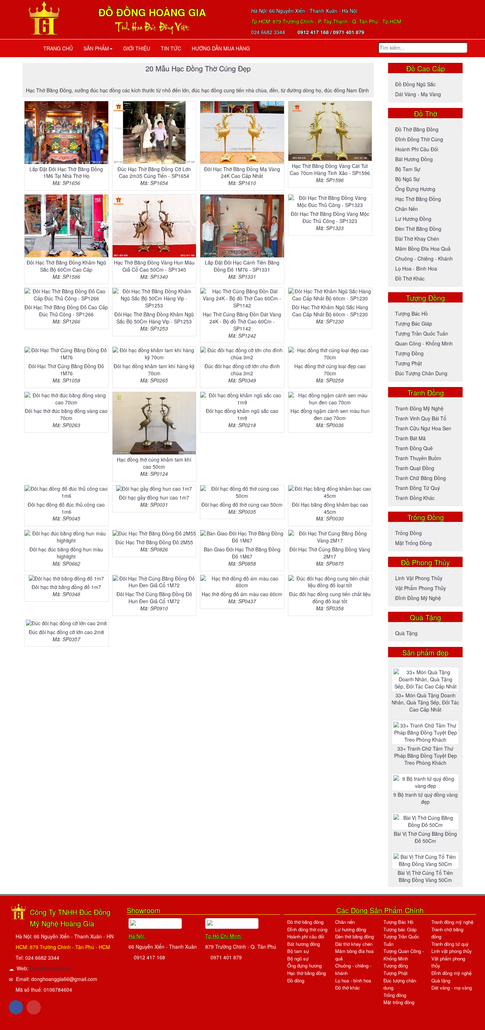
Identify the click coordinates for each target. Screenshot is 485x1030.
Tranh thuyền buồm (418, 458)
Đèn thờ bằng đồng (418, 228)
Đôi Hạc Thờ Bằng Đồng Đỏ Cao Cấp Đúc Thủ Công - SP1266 (66, 311)
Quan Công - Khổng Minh (424, 343)
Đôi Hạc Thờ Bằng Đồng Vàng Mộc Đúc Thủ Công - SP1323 (330, 217)
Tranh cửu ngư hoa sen (423, 428)
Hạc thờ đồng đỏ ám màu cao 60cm (242, 594)
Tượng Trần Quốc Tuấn (421, 333)
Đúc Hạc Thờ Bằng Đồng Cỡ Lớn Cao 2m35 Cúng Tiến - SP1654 (154, 172)
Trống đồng (408, 532)
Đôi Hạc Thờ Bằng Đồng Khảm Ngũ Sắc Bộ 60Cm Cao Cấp (66, 266)
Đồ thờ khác (410, 278)
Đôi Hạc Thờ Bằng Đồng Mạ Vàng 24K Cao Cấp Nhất (242, 172)
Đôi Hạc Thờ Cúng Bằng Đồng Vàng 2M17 (329, 553)
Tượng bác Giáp (413, 323)
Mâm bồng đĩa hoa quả (423, 248)
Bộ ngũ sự (407, 178)
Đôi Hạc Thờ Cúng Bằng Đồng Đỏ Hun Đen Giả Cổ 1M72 (154, 597)
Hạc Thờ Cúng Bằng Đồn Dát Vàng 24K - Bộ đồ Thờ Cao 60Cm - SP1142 (242, 321)
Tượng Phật (408, 363)
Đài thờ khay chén (417, 238)
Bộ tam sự (407, 169)
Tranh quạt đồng (414, 468)
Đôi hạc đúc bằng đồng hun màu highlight (66, 553)
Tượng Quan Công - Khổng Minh (403, 955)
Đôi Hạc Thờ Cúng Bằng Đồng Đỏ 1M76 (66, 370)
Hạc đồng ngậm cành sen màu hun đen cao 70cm (330, 414)
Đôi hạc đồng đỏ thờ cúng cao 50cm (242, 504)
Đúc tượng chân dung (421, 373)
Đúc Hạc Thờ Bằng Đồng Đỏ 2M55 (154, 542)
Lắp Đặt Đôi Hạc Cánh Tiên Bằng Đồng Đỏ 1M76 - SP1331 (242, 266)
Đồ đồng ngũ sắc (415, 84)
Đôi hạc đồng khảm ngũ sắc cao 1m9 (242, 414)
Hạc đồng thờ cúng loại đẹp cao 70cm (330, 370)
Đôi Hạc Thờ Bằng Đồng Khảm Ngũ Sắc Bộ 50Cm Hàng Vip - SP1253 (154, 318)
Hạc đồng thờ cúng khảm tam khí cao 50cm (154, 463)
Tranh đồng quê (414, 448)
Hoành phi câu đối (416, 149)
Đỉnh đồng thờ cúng (419, 139)
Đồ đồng (295, 980)
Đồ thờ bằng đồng (416, 129)
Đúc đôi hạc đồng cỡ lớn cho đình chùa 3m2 (242, 370)
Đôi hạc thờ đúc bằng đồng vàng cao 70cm (66, 414)
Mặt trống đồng (413, 542)
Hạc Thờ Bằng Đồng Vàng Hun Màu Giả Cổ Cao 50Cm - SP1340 (154, 266)
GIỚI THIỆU (136, 48)
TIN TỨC (171, 48)
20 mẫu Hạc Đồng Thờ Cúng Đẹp (198, 68)
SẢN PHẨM (96, 48)
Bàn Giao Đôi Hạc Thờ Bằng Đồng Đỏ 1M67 (242, 553)
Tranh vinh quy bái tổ (420, 418)
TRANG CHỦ (56, 48)
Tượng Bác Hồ (411, 313)
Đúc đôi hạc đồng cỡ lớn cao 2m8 (66, 632)
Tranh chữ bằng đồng (420, 477)
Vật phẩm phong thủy (420, 588)
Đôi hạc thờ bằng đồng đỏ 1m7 (66, 586)
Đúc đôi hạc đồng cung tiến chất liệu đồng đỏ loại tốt (330, 597)
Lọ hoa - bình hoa (416, 268)
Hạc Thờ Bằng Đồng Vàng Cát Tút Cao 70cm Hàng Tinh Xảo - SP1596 (330, 169)
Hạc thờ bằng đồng (418, 198)
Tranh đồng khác (415, 497)
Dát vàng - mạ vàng (418, 94)
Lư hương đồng (413, 218)
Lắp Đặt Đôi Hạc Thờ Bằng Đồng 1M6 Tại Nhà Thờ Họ (66, 172)
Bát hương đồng (414, 159)
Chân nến (406, 208)
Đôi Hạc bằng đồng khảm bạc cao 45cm (330, 508)
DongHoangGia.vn (50, 968)
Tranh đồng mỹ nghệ (419, 408)
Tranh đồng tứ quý (417, 487)
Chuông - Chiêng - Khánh (424, 258)
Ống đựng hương (415, 188)
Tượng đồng (409, 353)
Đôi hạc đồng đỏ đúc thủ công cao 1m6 (66, 508)
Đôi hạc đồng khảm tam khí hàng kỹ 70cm (154, 370)
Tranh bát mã (410, 438)
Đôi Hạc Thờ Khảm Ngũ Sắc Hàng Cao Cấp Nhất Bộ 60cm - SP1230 (330, 311)
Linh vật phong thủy (418, 578)
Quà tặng (406, 633)
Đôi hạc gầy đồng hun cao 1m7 (154, 497)
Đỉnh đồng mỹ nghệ (418, 597)
